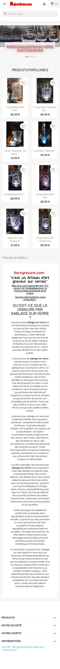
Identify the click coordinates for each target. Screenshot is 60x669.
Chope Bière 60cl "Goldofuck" (45, 239)
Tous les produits (15, 258)
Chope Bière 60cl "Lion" (45, 196)
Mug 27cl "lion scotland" (15, 239)
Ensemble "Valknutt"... (45, 150)
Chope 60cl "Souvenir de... (45, 109)
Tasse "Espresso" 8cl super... (15, 152)
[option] (30, 41)
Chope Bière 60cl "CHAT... (15, 109)
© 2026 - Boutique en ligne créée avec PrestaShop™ (23, 648)
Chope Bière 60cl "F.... (15, 194)
